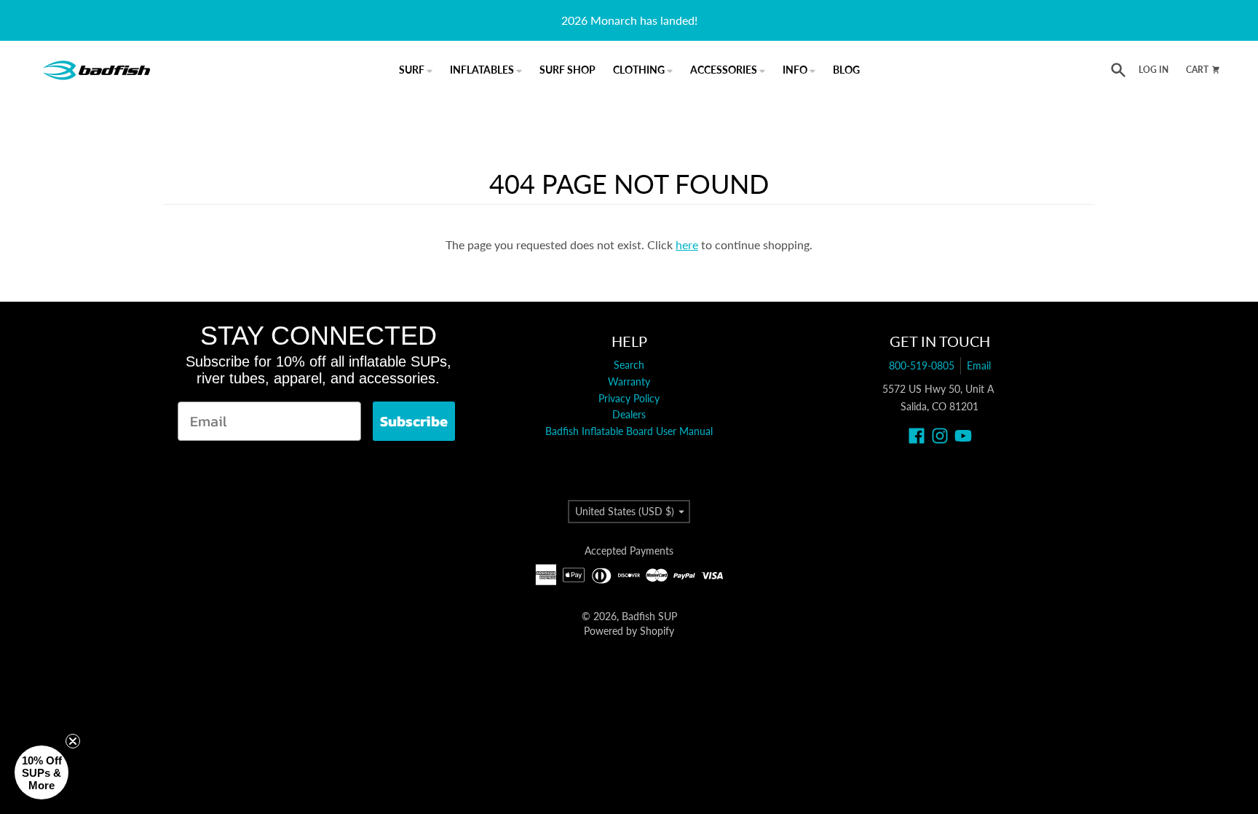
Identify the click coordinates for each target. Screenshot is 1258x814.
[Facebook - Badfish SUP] (916, 436)
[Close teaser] (73, 741)
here (687, 244)
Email (979, 365)
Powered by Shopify (629, 631)
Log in (1153, 69)
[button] (41, 772)
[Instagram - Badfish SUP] (940, 436)
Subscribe (414, 421)
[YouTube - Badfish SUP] (963, 436)
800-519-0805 (921, 365)
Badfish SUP (649, 616)
